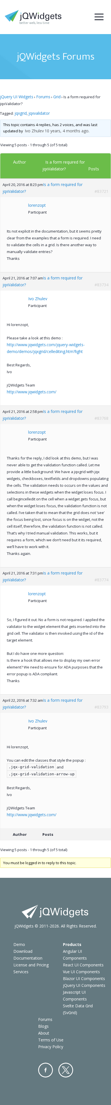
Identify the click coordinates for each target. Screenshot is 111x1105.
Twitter (65, 1070)
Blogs (43, 1026)
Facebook (45, 1070)
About (43, 1033)
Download (22, 951)
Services (20, 971)
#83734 (101, 284)
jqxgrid (21, 113)
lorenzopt (37, 205)
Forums (43, 96)
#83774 (101, 579)
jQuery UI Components (84, 985)
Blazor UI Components (84, 978)
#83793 (101, 707)
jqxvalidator (39, 113)
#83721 (101, 191)
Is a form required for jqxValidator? (43, 188)
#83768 (101, 418)
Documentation (27, 958)
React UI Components (83, 965)
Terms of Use (50, 1040)
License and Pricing (31, 965)
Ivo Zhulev (34, 130)
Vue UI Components (81, 971)
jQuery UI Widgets (16, 96)
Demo (19, 944)
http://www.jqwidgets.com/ (31, 391)
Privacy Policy (50, 1046)
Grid (57, 96)
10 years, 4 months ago (67, 130)
